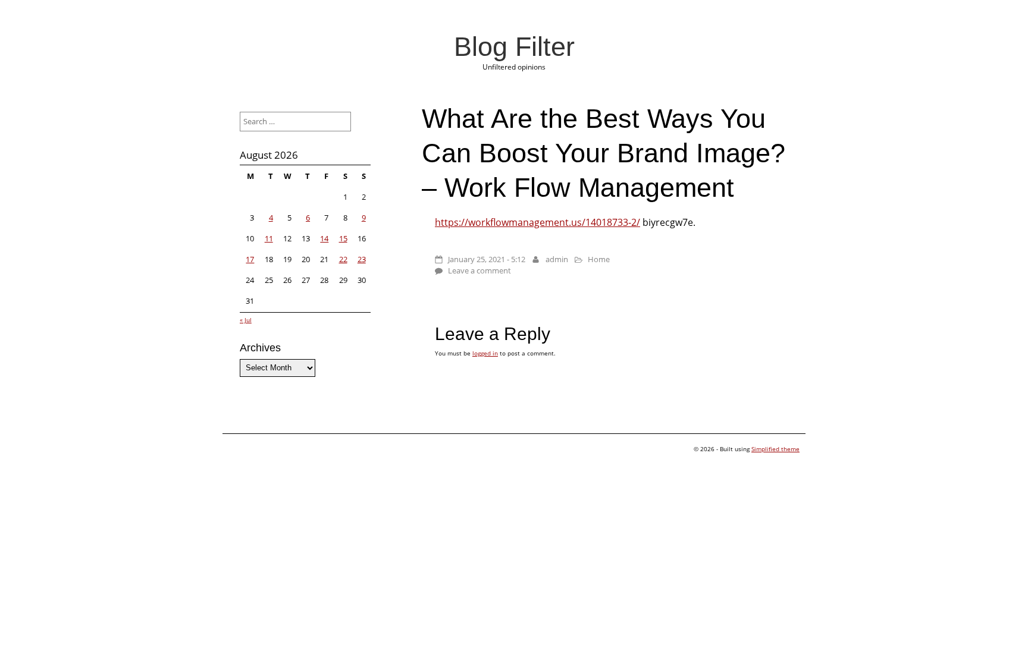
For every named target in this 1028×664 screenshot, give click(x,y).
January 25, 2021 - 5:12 (486, 259)
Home (599, 259)
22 (343, 259)
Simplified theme (775, 449)
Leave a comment (479, 270)
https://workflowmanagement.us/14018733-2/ (537, 222)
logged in (485, 353)
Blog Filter (514, 46)
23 (362, 259)
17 (250, 259)
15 (343, 238)
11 (269, 238)
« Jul (246, 320)
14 (324, 238)
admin (557, 259)
